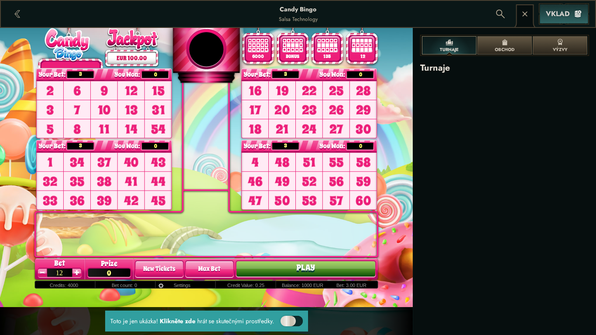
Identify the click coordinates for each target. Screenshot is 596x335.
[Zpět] (17, 13)
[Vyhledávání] (500, 13)
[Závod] (524, 13)
